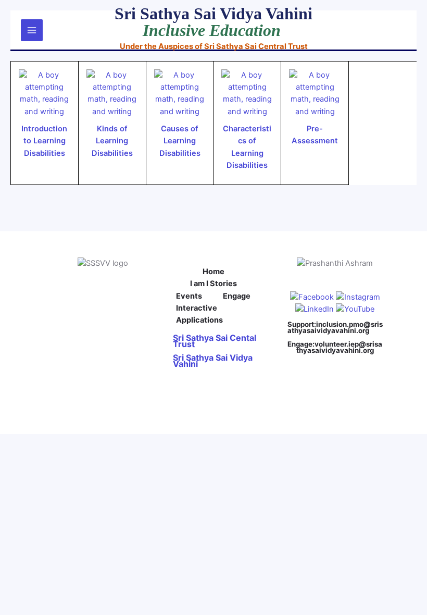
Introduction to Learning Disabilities (44, 141)
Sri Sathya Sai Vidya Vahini (213, 360)
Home (213, 271)
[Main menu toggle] (32, 30)
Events (189, 296)
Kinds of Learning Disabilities (112, 141)
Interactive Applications (199, 314)
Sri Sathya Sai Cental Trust (214, 341)
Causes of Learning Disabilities (179, 141)
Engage (236, 296)
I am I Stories (213, 283)
